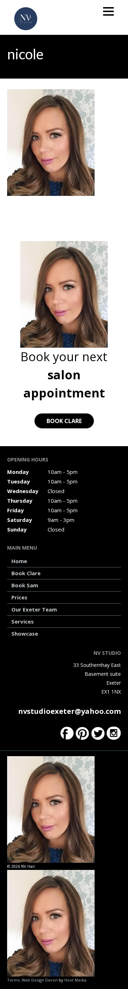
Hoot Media (75, 980)
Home (19, 561)
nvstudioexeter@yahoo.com (69, 711)
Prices (19, 597)
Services (22, 621)
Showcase (24, 633)
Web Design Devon (40, 980)
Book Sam (24, 585)
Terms (13, 980)
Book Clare (64, 421)
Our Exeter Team (34, 609)
